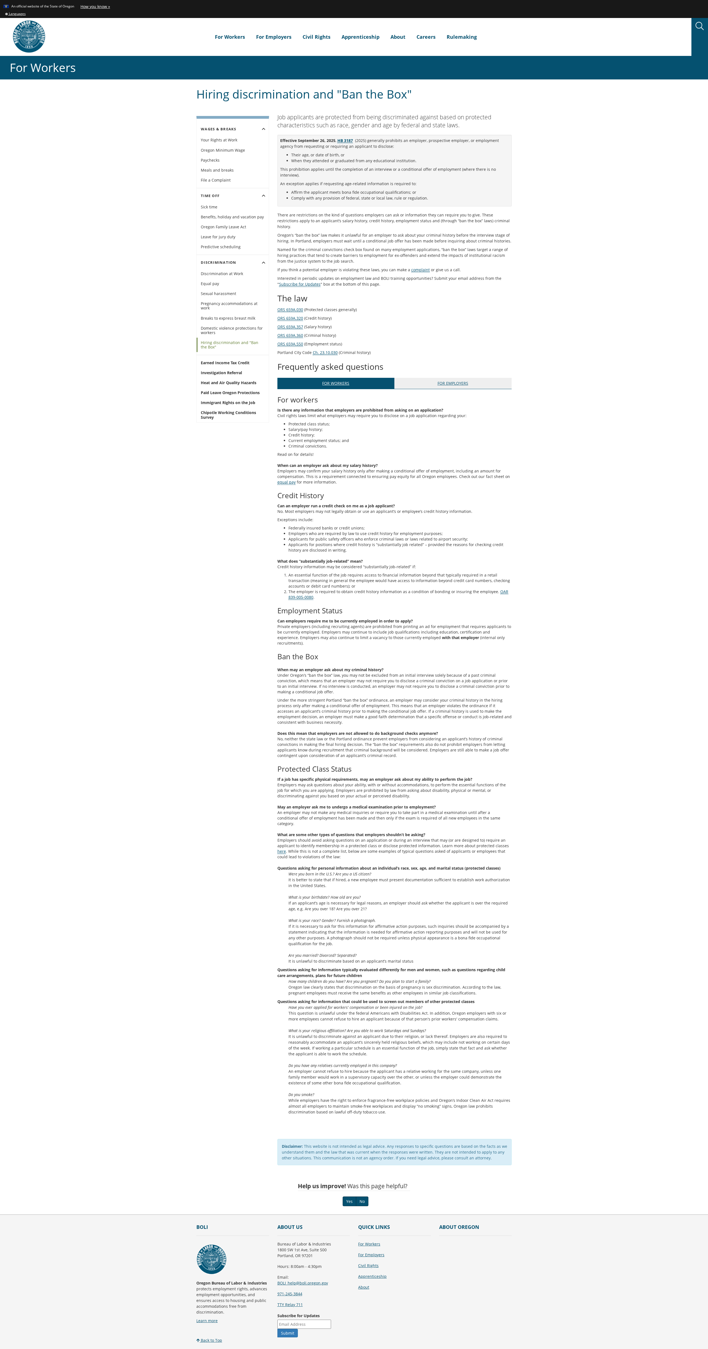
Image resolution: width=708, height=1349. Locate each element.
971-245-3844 (289, 1293)
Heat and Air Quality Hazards (228, 382)
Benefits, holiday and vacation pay (232, 216)
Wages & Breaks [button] (234, 129)
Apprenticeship (360, 36)
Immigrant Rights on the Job (228, 402)
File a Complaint (216, 180)
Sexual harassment (218, 293)
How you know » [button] (95, 6)
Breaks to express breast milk (228, 318)
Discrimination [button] (234, 262)
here (281, 851)
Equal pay (210, 283)
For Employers (273, 36)
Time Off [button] (234, 195)
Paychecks (210, 160)
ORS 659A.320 (290, 318)
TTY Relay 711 (290, 1304)
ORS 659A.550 (290, 344)
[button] (15, 13)
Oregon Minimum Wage (223, 150)
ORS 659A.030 (290, 309)
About (398, 36)
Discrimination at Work (222, 273)
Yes (349, 1201)
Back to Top (211, 1340)
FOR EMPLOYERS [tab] (453, 383)
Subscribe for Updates (300, 284)
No (362, 1201)
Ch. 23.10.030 (325, 352)
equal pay (286, 482)
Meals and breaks (217, 170)
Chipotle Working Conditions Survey (228, 415)
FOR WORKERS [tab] (335, 383)
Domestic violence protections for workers (232, 330)
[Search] (699, 26)
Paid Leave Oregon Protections (230, 392)
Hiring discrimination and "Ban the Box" (229, 345)
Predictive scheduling (221, 246)
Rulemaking (462, 36)
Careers (426, 36)
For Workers (230, 36)
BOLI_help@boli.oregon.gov (302, 1283)
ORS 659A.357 (290, 326)
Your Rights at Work (219, 140)
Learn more (207, 1320)
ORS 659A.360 (290, 335)
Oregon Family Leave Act (223, 226)
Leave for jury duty (218, 236)
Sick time (209, 207)
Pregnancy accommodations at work (229, 306)
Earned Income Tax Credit (225, 362)
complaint (420, 269)
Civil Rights (316, 36)
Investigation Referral (221, 372)
